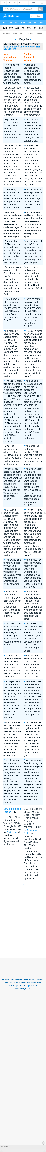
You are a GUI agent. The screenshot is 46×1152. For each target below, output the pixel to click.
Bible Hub (23, 885)
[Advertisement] (26, 939)
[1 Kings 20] (43, 518)
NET (38, 46)
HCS (20, 46)
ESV (16, 46)
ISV (29, 46)
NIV (5, 49)
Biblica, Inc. (12, 832)
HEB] (14, 49)
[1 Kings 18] (3, 518)
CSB (11, 46)
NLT (9, 49)
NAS (33, 46)
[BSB (6, 46)
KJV (25, 46)
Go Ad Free (4, 1146)
